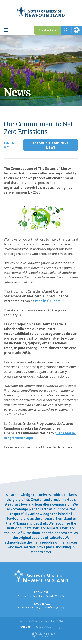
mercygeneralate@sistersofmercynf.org (42, 607)
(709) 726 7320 (42, 603)
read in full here (48, 301)
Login (59, 627)
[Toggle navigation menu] (6, 30)
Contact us (47, 30)
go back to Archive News (50, 145)
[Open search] (66, 30)
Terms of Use (43, 627)
